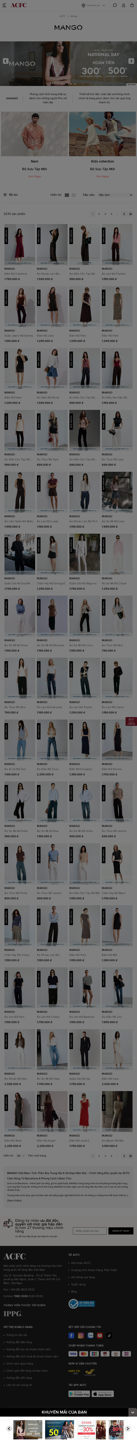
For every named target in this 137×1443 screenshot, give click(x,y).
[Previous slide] (9, 1429)
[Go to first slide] (128, 1429)
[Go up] (132, 1412)
